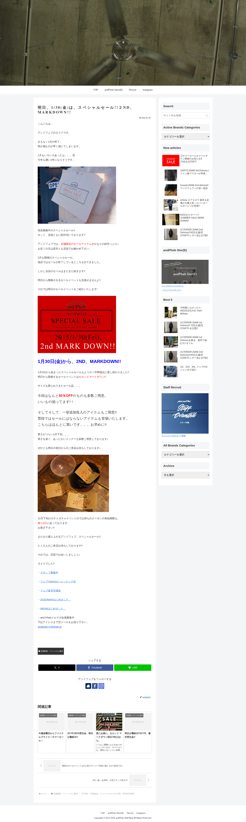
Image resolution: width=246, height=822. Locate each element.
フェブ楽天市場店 (50, 590)
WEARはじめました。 (53, 608)
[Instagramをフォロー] (101, 686)
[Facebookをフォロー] (95, 686)
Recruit (130, 813)
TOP (103, 813)
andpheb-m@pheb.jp (50, 626)
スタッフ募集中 (49, 572)
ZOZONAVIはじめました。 (55, 599)
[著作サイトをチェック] (88, 686)
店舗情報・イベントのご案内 (52, 651)
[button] (206, 115)
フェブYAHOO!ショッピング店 (58, 581)
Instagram (140, 813)
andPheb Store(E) (116, 813)
